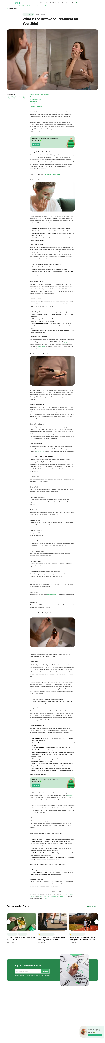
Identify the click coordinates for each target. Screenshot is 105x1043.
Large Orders (58, 2)
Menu (47, 2)
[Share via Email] (19, 97)
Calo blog (44, 898)
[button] (88, 3)
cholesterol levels (55, 766)
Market (64, 2)
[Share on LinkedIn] (15, 97)
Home (17, 6)
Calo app (69, 795)
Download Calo (95, 1035)
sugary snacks (67, 342)
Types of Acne (34, 97)
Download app (80, 3)
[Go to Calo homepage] (17, 2)
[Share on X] (12, 97)
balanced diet (42, 346)
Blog (67, 2)
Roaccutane (33, 104)
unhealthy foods (54, 427)
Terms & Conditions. (45, 975)
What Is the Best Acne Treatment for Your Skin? (35, 6)
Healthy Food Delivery (36, 106)
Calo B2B (72, 2)
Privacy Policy (35, 975)
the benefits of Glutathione (52, 174)
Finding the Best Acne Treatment (39, 94)
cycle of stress (40, 451)
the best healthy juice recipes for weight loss (50, 896)
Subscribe (45, 971)
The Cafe (52, 2)
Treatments (33, 101)
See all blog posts (91, 906)
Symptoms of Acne (35, 99)
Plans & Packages (42, 2)
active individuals (69, 752)
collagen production (52, 594)
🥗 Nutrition (22, 934)
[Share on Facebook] (8, 97)
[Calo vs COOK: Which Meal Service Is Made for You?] (21, 922)
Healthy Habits (28, 14)
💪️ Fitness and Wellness (46, 934)
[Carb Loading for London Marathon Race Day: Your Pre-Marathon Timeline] (52, 922)
